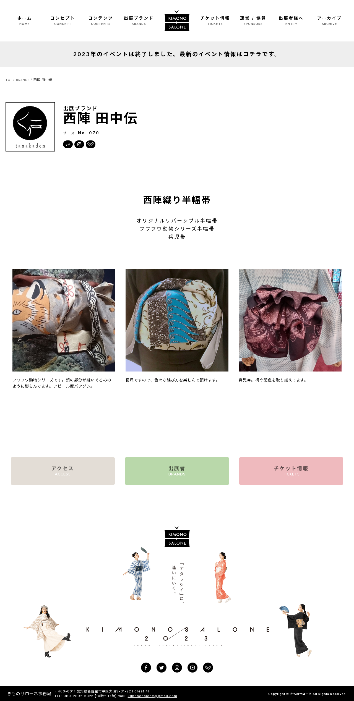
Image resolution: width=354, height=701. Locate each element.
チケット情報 (215, 20)
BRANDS (23, 80)
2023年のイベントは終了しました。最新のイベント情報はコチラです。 (177, 54)
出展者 (177, 470)
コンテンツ (100, 20)
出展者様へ (291, 20)
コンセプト (62, 20)
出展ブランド (139, 20)
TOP (9, 80)
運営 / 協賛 (253, 20)
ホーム (24, 20)
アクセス (62, 470)
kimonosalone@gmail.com (152, 696)
